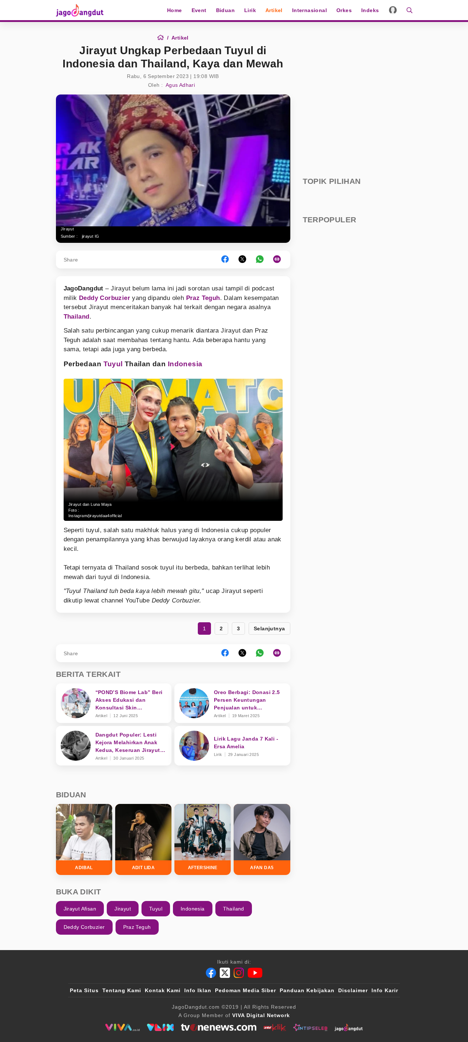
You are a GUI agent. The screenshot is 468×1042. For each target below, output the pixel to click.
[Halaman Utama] (82, 10)
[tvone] (218, 1027)
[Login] (393, 10)
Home (174, 10)
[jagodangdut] (349, 1027)
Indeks (370, 10)
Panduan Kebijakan (307, 990)
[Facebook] (211, 973)
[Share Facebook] (225, 259)
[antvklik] (275, 1027)
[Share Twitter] (242, 259)
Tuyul (113, 364)
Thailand (77, 316)
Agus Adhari (180, 85)
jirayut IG (90, 236)
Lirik (250, 10)
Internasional (309, 10)
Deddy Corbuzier (104, 297)
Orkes (344, 10)
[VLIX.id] (160, 1027)
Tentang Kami (121, 990)
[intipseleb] (310, 1027)
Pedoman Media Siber (245, 990)
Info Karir (384, 990)
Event (199, 10)
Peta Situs (84, 990)
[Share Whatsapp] (259, 259)
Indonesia (185, 364)
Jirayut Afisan (80, 909)
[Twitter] (225, 973)
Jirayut (122, 909)
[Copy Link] (279, 259)
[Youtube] (255, 973)
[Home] (163, 37)
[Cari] (407, 10)
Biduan (225, 10)
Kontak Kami (163, 990)
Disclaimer (353, 990)
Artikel (274, 10)
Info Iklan (197, 990)
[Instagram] (239, 973)
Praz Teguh (203, 297)
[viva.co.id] (122, 1027)
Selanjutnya (269, 628)
